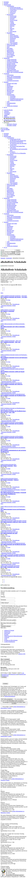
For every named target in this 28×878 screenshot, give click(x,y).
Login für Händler (8, 110)
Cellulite (12, 23)
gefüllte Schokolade (12, 61)
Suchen (18, 250)
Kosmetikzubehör (11, 103)
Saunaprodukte (10, 94)
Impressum (7, 633)
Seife (11, 30)
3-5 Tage (8, 300)
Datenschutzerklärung (9, 696)
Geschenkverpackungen (13, 80)
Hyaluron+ (12, 13)
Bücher (8, 85)
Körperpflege (10, 14)
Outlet (8, 104)
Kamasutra (9, 89)
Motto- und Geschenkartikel (14, 76)
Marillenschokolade (11, 65)
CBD (8, 101)
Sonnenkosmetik (11, 45)
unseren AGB (21, 654)
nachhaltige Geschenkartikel (14, 77)
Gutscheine (9, 79)
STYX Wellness (11, 55)
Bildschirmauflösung (6, 747)
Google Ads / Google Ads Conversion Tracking (12, 833)
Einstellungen (14, 703)
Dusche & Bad (13, 20)
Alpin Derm (13, 11)
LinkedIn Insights (5, 866)
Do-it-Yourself (10, 54)
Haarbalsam (13, 38)
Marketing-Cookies (7, 811)
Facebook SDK (4, 756)
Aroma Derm (13, 10)
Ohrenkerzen (10, 92)
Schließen (5, 683)
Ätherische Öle (10, 52)
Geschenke (6, 73)
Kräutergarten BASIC (15, 7)
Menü (2, 131)
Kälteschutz (10, 87)
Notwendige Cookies (7, 706)
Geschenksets (10, 75)
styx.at (5, 107)
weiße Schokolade (11, 69)
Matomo (3, 791)
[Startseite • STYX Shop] (4, 128)
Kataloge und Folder (12, 83)
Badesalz (12, 25)
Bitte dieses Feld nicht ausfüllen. (8, 620)
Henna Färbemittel (14, 37)
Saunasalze (12, 97)
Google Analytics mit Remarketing (9, 823)
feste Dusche (13, 31)
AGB (5, 639)
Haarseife (12, 41)
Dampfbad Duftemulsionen (16, 99)
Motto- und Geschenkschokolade (15, 72)
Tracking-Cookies (6, 778)
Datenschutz (7, 631)
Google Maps (4, 770)
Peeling (12, 21)
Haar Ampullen (14, 42)
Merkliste (9, 305)
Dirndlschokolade (11, 66)
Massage (12, 28)
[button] (7, 122)
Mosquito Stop (10, 90)
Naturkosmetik (7, 4)
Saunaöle (9, 93)
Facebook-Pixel (4, 856)
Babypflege (10, 48)
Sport (8, 47)
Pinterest (3, 802)
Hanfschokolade (11, 68)
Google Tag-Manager (6, 845)
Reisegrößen (10, 56)
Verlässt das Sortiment (12, 106)
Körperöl (12, 18)
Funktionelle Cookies (7, 735)
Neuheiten (6, 2)
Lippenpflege (10, 49)
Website (3, 717)
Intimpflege (13, 24)
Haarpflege (9, 32)
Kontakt (6, 634)
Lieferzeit (6, 637)
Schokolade (6, 58)
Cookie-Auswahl (5, 727)
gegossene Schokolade (12, 62)
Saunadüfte (12, 96)
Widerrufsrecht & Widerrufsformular (13, 636)
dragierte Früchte (11, 63)
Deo (11, 27)
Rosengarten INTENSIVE (16, 9)
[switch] (3, 876)
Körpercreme (13, 16)
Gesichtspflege (10, 6)
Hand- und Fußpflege (12, 44)
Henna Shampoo (14, 35)
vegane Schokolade (11, 59)
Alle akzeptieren (6, 699)
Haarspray (12, 40)
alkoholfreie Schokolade (13, 70)
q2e (23, 673)
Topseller (6, 3)
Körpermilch (13, 17)
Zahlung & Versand (9, 630)
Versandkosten (15, 304)
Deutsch (14, 124)
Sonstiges (6, 82)
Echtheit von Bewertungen (11, 640)
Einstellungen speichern (12, 875)
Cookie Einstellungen (9, 641)
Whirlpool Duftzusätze (15, 100)
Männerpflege (10, 51)
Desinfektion (10, 86)
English (14, 125)
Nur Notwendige (15, 700)
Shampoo (12, 34)
